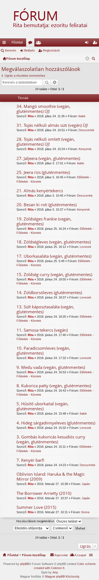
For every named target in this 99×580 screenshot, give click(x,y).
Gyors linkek (5, 44)
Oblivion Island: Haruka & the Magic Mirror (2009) (50, 477)
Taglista (40, 44)
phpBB (24, 563)
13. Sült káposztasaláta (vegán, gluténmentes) (45, 309)
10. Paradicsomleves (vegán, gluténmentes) (43, 351)
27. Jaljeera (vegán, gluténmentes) (48, 158)
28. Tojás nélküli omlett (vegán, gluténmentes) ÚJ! (45, 142)
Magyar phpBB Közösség (62, 576)
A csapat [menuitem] (80, 555)
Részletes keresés (54, 82)
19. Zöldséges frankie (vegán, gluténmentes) (44, 221)
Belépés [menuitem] (88, 44)
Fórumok (31, 44)
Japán (86, 484)
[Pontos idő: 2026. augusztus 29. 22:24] (87, 58)
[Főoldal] (49, 19)
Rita (31, 116)
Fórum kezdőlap (34, 555)
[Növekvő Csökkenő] (62, 528)
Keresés (10, 50)
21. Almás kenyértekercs (39, 190)
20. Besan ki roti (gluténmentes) (46, 204)
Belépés (29, 50)
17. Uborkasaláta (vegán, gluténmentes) (53, 256)
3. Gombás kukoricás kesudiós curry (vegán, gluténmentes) (50, 439)
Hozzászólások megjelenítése (35, 521)
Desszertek (86, 130)
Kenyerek (85, 149)
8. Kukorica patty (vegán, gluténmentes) (53, 385)
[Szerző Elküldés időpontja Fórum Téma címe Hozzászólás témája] (31, 528)
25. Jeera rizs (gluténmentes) (43, 172)
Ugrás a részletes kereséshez (25, 75)
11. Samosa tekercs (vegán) (42, 330)
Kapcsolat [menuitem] (61, 555)
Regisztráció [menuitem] (96, 44)
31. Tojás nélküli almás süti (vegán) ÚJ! (52, 125)
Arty (55, 572)
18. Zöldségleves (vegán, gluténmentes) (53, 242)
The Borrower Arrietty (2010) (43, 493)
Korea (85, 512)
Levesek (85, 246)
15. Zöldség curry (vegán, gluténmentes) (54, 274)
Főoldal (17, 42)
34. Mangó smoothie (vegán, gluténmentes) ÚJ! (43, 109)
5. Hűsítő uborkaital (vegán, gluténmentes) (42, 406)
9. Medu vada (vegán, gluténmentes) (50, 367)
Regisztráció (51, 50)
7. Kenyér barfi (30, 460)
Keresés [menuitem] (94, 59)
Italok (82, 116)
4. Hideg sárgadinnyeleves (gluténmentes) (55, 423)
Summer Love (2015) (36, 507)
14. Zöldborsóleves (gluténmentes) (49, 292)
